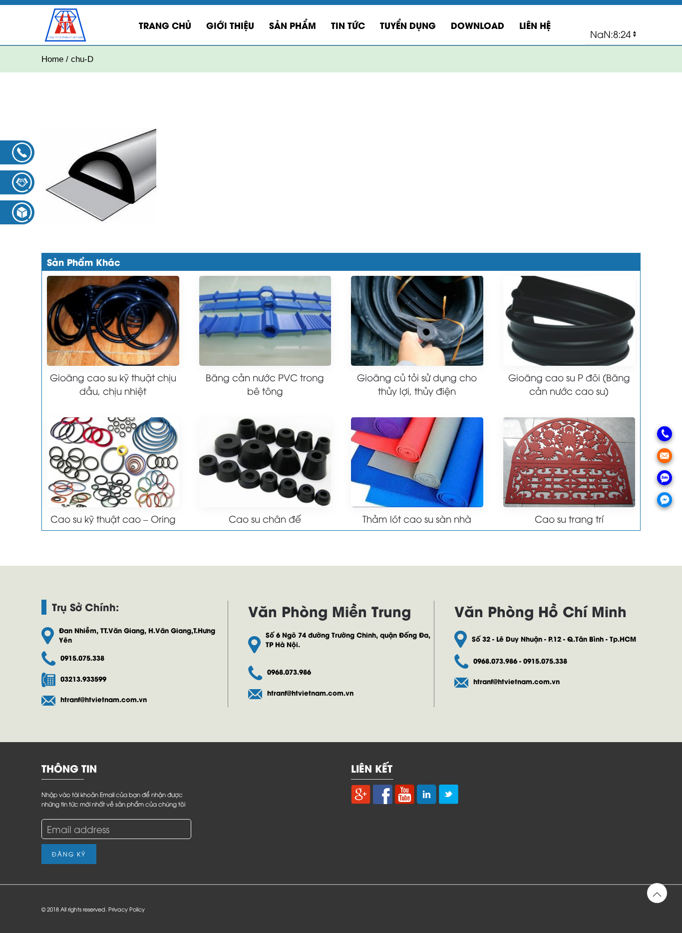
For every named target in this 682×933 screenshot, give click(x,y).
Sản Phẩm (292, 24)
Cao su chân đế (265, 518)
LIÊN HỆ (535, 24)
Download (477, 24)
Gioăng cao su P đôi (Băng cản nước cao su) (569, 383)
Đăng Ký (69, 854)
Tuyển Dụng (408, 24)
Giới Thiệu (230, 24)
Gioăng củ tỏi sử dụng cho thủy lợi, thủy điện (417, 383)
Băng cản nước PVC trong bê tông (265, 383)
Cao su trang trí (569, 518)
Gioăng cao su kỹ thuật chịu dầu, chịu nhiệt (113, 383)
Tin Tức (348, 24)
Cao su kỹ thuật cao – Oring (113, 518)
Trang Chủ (165, 24)
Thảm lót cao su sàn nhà (416, 518)
